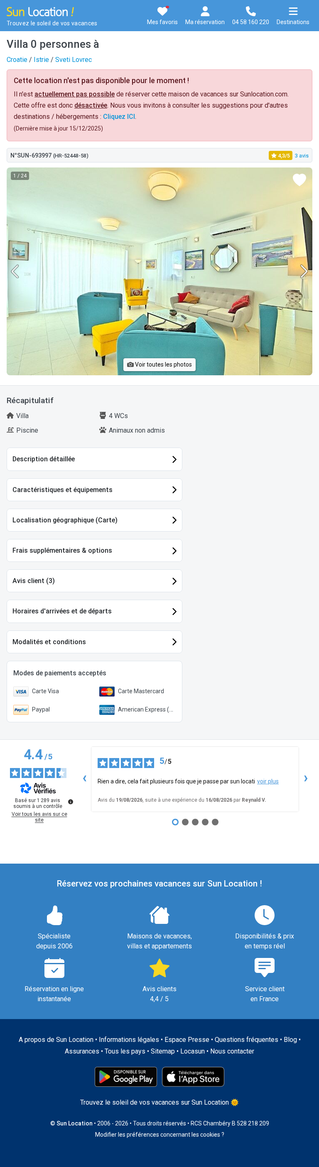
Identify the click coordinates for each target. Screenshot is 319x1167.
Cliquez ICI (119, 117)
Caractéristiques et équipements (62, 490)
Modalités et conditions (49, 642)
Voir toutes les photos (163, 364)
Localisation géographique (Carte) (65, 520)
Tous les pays (125, 1051)
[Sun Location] (40, 11)
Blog (290, 1040)
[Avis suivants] (306, 779)
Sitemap (163, 1051)
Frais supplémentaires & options (62, 550)
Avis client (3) (33, 581)
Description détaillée (43, 459)
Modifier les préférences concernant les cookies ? (159, 1134)
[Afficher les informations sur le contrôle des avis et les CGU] (70, 801)
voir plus (268, 781)
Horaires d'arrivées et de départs (62, 611)
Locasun (192, 1051)
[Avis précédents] (84, 779)
